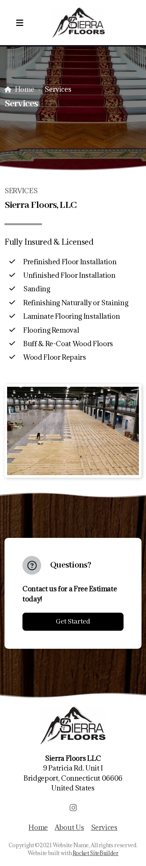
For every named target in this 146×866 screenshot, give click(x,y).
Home (24, 89)
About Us (69, 827)
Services (104, 827)
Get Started (73, 621)
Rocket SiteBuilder (96, 853)
